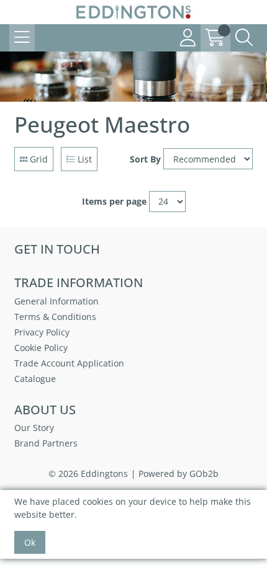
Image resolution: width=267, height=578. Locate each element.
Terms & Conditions (55, 316)
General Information (56, 301)
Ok (29, 542)
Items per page (114, 201)
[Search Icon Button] (244, 37)
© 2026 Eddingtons (88, 473)
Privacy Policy (42, 332)
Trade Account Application (69, 363)
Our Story (34, 428)
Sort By (145, 159)
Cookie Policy (41, 347)
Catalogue (35, 379)
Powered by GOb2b (178, 473)
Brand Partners (46, 443)
